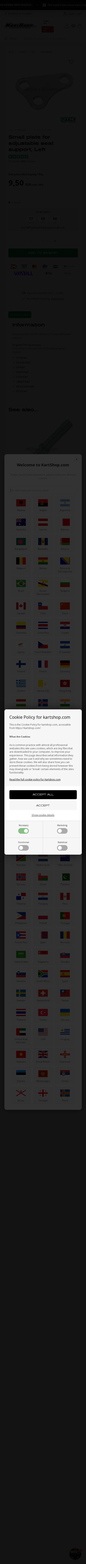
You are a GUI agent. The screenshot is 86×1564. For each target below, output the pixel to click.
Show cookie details (43, 815)
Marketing (62, 825)
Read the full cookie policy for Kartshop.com (35, 779)
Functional (23, 842)
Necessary (23, 825)
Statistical (62, 842)
